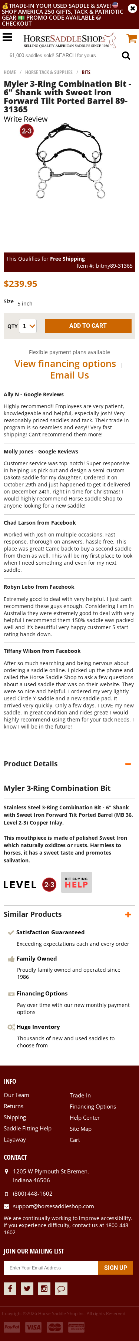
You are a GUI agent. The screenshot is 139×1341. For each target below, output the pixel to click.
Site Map (81, 1128)
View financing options (65, 363)
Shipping (15, 1117)
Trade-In (80, 1095)
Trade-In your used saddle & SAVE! (60, 5)
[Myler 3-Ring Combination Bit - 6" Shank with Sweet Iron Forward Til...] (69, 197)
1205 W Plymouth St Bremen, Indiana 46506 (51, 1175)
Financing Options (93, 1106)
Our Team (16, 1095)
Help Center (85, 1117)
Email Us (69, 375)
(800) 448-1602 (33, 1193)
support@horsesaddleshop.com (53, 1206)
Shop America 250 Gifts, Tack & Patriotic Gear (62, 14)
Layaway (15, 1139)
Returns (13, 1106)
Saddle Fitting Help (28, 1128)
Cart (75, 1139)
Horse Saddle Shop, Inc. (69, 41)
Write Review (26, 119)
